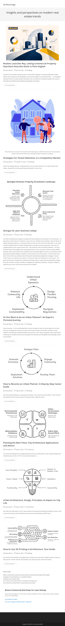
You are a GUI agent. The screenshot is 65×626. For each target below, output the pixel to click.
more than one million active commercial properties (18, 81)
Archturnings (9, 4)
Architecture (30, 449)
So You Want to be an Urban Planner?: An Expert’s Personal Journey (20, 581)
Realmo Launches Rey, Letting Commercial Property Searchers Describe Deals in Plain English (29, 65)
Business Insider (53, 74)
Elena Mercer (9, 70)
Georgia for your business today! (20, 230)
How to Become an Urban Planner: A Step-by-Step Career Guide (19, 583)
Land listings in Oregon (11, 599)
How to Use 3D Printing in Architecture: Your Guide (29, 549)
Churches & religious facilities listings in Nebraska (18, 601)
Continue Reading (11, 85)
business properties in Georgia (44, 256)
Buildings (29, 70)
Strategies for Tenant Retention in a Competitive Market (31, 157)
